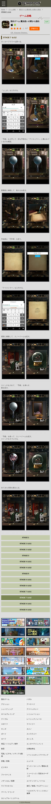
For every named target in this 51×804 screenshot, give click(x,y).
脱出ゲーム (5, 699)
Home (3, 9)
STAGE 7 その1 (25, 592)
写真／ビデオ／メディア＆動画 (12, 755)
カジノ (29, 729)
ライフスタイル (7, 786)
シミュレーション (33, 714)
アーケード (31, 704)
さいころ (30, 739)
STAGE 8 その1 (25, 604)
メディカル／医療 (7, 781)
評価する (34, 28)
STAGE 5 (25, 574)
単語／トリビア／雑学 (9, 744)
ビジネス (4, 767)
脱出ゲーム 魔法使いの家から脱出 (30, 9)
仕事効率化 (31, 749)
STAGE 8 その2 (25, 610)
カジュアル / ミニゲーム (10, 798)
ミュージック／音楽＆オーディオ (37, 775)
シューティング (7, 709)
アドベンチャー (32, 709)
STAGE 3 (25, 556)
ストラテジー (32, 734)
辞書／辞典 (5, 761)
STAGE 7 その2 (6, 12)
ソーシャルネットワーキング (37, 755)
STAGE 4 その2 (25, 568)
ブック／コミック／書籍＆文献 (37, 767)
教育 (3, 749)
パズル (29, 699)
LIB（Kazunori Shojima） (19, 33)
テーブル (4, 719)
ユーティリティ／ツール (36, 781)
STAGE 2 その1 (25, 543)
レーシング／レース (34, 719)
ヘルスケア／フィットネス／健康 (37, 792)
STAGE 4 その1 (25, 562)
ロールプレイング (7, 714)
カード (3, 739)
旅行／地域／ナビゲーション (37, 786)
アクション (5, 704)
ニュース (30, 761)
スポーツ (4, 724)
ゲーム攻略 (12, 9)
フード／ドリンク (7, 792)
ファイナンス (6, 775)
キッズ (3, 729)
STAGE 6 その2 (25, 586)
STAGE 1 (25, 537)
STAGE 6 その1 (25, 580)
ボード (3, 734)
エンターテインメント (35, 744)
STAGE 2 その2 (25, 549)
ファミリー (31, 724)
